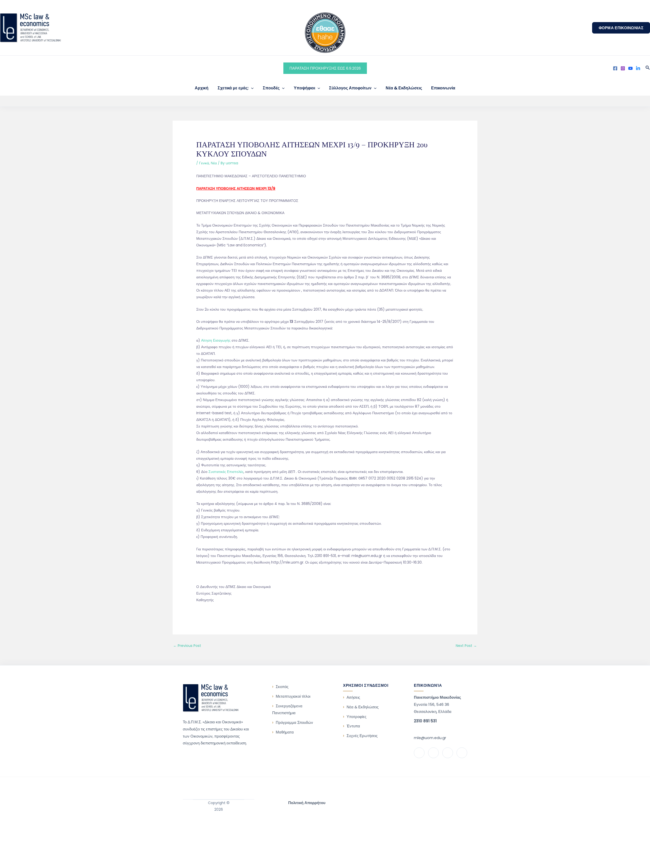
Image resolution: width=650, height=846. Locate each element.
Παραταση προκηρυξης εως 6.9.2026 (325, 68)
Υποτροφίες (356, 716)
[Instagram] (623, 68)
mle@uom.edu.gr (430, 737)
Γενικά (204, 163)
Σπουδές (271, 88)
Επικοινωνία (443, 88)
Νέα (214, 163)
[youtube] (630, 68)
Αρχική (201, 88)
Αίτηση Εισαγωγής (216, 340)
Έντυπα (353, 726)
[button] (621, 28)
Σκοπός (282, 686)
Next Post (466, 645)
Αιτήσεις (353, 697)
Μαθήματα (285, 732)
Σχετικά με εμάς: (233, 88)
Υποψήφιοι (304, 88)
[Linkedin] (638, 68)
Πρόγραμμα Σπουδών (294, 722)
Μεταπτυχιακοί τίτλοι (293, 696)
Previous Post (187, 645)
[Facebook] (615, 68)
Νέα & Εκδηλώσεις (404, 88)
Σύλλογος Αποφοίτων (350, 88)
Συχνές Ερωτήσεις (362, 735)
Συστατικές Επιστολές (225, 471)
